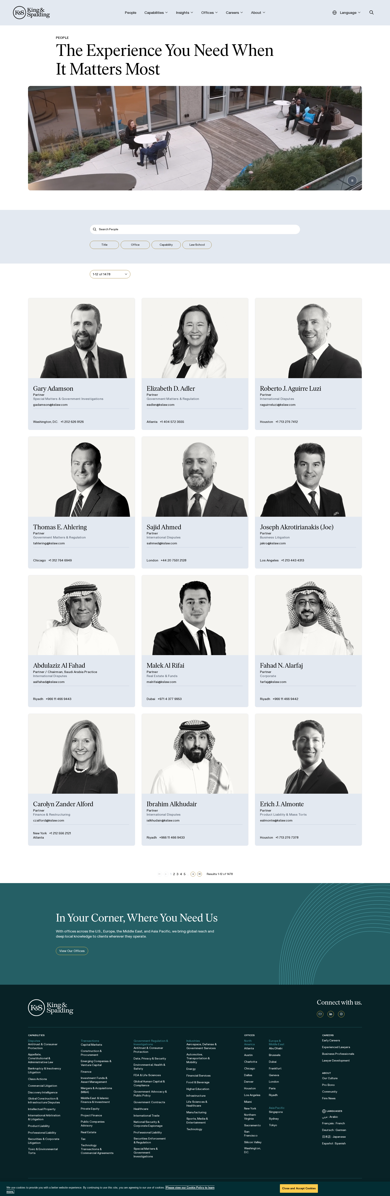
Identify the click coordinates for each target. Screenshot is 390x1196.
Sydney (274, 1118)
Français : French (333, 1123)
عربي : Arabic (330, 1117)
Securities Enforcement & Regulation (150, 1140)
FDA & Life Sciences (147, 1075)
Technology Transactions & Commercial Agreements (97, 1149)
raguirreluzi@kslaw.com (278, 405)
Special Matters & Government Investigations (146, 1152)
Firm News (329, 1098)
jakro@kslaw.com (273, 543)
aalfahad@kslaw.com (49, 682)
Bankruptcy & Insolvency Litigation (44, 1070)
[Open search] (371, 12)
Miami (248, 1102)
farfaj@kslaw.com (273, 682)
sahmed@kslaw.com (162, 543)
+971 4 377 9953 (170, 699)
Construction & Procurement (91, 1053)
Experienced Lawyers (336, 1047)
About (326, 1073)
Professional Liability (42, 1132)
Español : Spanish (334, 1143)
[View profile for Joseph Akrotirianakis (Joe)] (308, 502)
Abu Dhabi (275, 1048)
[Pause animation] (352, 181)
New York (40, 833)
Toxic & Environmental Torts (43, 1151)
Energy (191, 1069)
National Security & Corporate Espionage (148, 1124)
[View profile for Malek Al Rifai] (195, 641)
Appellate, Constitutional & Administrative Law (40, 1058)
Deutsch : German (334, 1130)
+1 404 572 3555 (172, 422)
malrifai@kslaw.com (161, 682)
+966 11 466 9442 (285, 699)
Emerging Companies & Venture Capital (96, 1063)
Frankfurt (275, 1068)
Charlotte (250, 1062)
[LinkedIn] (330, 1014)
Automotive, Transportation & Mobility (198, 1058)
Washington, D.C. (45, 422)
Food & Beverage (197, 1082)
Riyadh (38, 699)
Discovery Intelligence (42, 1092)
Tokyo (273, 1125)
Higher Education (197, 1089)
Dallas (248, 1075)
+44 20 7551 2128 (173, 560)
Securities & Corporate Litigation (43, 1141)
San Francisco (251, 1133)
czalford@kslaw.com (48, 820)
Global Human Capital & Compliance (149, 1083)
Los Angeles (269, 560)
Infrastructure (196, 1095)
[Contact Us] (320, 1014)
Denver (249, 1081)
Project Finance (91, 1115)
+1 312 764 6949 (60, 560)
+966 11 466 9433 (172, 837)
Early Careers (331, 1040)
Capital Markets (91, 1044)
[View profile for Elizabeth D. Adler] (195, 364)
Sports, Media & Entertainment (197, 1120)
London (152, 560)
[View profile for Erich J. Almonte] (308, 779)
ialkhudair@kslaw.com (163, 820)
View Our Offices (72, 951)
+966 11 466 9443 (58, 699)
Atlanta (152, 422)
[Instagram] (341, 1014)
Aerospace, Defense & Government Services (201, 1046)
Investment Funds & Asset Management (94, 1080)
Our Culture (330, 1078)
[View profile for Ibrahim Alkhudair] (195, 779)
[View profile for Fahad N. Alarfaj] (308, 641)
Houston (266, 422)
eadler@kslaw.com (160, 405)
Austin (248, 1055)
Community (329, 1091)
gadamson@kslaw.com (50, 405)
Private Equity (90, 1108)
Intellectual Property (41, 1109)
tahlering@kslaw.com (49, 543)
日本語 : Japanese (334, 1136)
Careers (328, 1035)
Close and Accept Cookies (299, 1188)
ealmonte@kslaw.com (276, 820)
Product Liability (39, 1126)
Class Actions (37, 1079)
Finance (86, 1071)
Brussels (275, 1055)
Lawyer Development (336, 1060)
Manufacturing (196, 1112)
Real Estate (88, 1132)
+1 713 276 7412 (286, 422)
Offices (249, 1035)
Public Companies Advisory (93, 1123)
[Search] (94, 229)
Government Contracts (149, 1102)
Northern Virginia (250, 1116)
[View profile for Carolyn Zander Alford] (81, 779)
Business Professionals (338, 1054)
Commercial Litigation (42, 1085)
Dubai (151, 699)
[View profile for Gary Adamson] (81, 364)
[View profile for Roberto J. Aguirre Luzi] (308, 364)
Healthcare (141, 1109)
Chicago (39, 560)
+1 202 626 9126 (72, 422)
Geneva (274, 1075)
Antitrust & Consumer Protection (42, 1046)
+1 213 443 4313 (292, 560)
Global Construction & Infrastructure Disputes (44, 1100)
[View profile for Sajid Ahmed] (195, 502)
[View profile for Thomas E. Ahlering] (81, 502)
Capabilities (36, 1035)
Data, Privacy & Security (150, 1058)
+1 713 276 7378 (286, 837)
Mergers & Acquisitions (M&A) (96, 1090)
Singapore (276, 1112)
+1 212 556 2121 (60, 833)
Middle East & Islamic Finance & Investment (95, 1100)
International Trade (146, 1115)
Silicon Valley (253, 1142)
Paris (272, 1088)
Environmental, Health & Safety (149, 1066)
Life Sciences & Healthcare (196, 1103)
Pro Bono (328, 1085)
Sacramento (252, 1125)
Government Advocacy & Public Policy (150, 1093)
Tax (83, 1139)
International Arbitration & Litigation (44, 1117)
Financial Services (198, 1075)
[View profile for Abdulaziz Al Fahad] (81, 641)
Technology (194, 1129)
